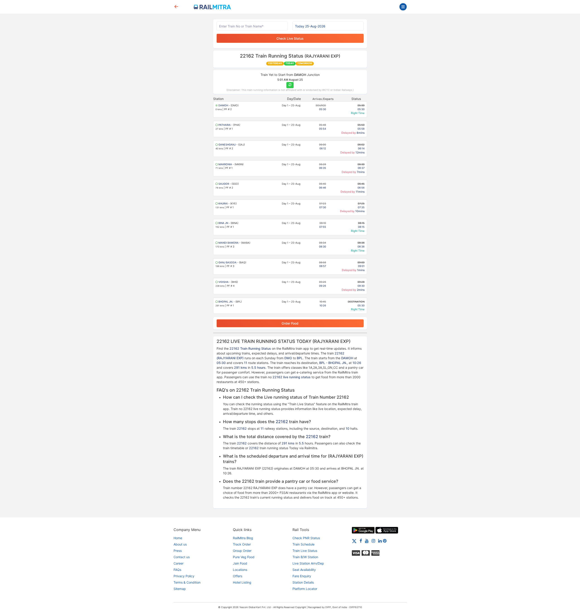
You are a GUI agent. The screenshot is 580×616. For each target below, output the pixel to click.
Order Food (290, 323)
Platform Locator (304, 589)
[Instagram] (373, 541)
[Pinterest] (385, 541)
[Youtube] (367, 541)
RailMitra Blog (243, 538)
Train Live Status (304, 551)
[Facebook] (361, 541)
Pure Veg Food (243, 557)
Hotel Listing (242, 582)
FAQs (177, 570)
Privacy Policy (184, 576)
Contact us (182, 557)
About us (180, 544)
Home (178, 538)
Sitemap (180, 589)
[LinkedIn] (380, 541)
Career (179, 563)
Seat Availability (304, 570)
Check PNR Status (306, 538)
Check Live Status (290, 38)
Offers (237, 576)
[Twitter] (354, 541)
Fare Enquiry (301, 576)
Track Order (242, 544)
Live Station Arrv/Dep (308, 563)
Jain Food (240, 563)
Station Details (303, 582)
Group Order (242, 551)
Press (178, 551)
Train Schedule (303, 544)
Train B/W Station (305, 557)
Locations (240, 570)
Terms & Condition (187, 582)
